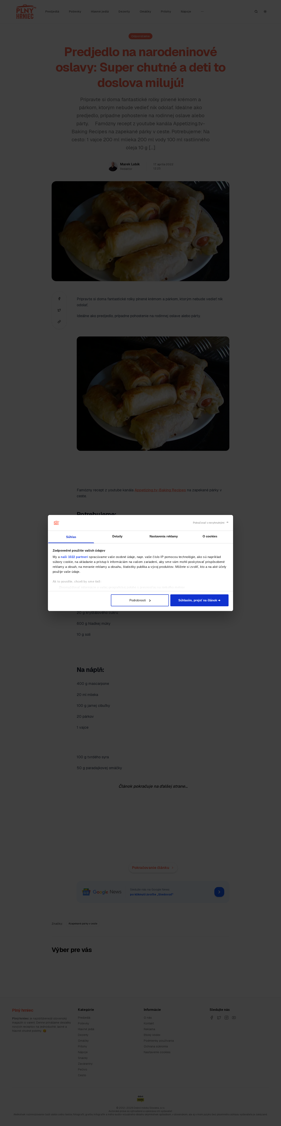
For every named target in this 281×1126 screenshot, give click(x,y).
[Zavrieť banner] (211, 522)
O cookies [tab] (210, 536)
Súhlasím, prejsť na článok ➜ (199, 600)
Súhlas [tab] (71, 537)
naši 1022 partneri (74, 557)
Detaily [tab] (117, 536)
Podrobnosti (137, 600)
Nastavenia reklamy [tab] (164, 536)
